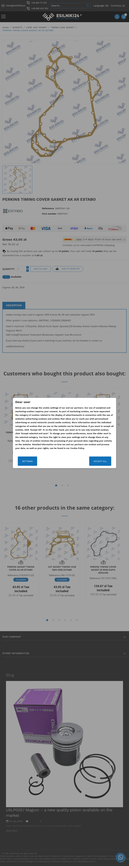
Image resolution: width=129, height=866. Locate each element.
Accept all (100, 461)
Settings (27, 461)
